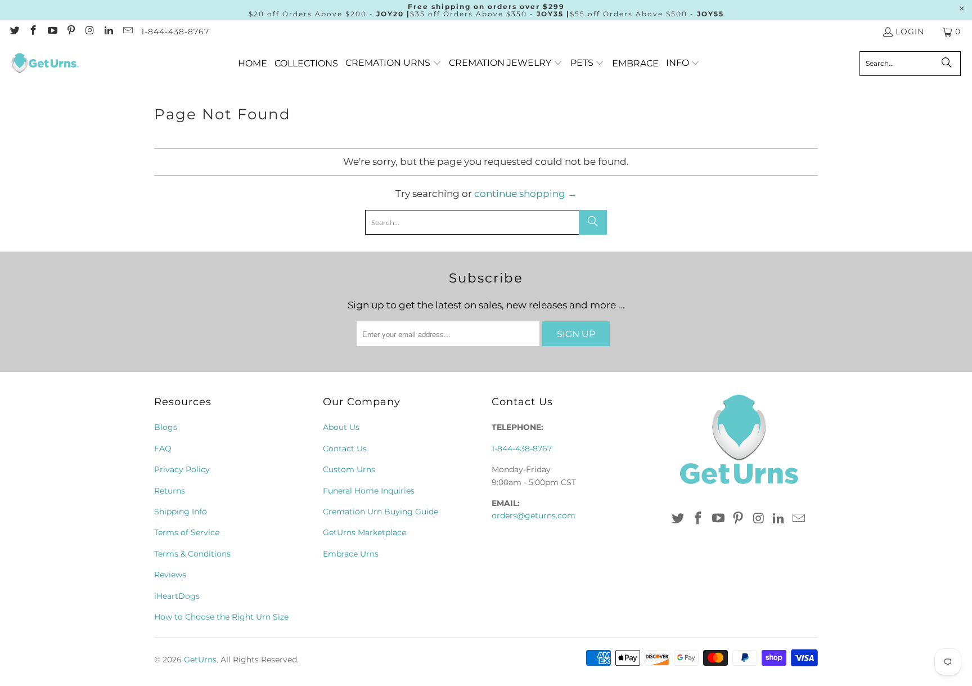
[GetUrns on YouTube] (51, 31)
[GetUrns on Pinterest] (70, 31)
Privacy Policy (182, 469)
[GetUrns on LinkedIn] (108, 31)
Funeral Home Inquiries (369, 491)
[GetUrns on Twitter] (14, 31)
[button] (393, 63)
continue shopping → (525, 193)
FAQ (163, 448)
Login (910, 31)
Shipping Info (180, 511)
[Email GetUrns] (127, 31)
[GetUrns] (45, 63)
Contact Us (345, 448)
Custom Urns (349, 469)
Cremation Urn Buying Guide (380, 511)
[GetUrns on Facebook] (33, 31)
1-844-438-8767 (175, 31)
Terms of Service (186, 532)
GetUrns (200, 659)
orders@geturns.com (533, 515)
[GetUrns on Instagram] (89, 31)
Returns (169, 491)
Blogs (165, 427)
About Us (341, 427)
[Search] (947, 63)
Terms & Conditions (192, 554)
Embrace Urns (351, 554)
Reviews (170, 575)
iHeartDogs (177, 596)
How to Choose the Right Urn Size (221, 617)
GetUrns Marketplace (364, 532)
